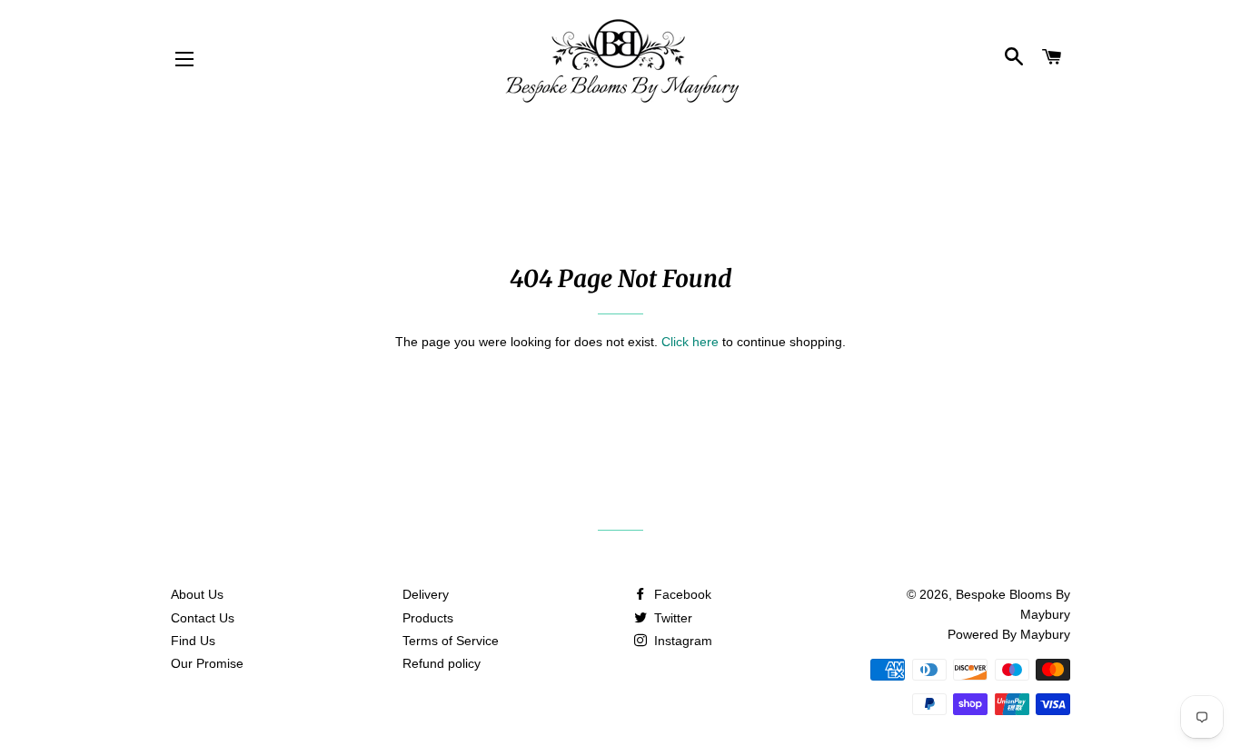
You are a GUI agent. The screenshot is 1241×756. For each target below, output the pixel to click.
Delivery (425, 594)
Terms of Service (450, 640)
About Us (197, 594)
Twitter (671, 618)
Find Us (193, 640)
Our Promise (207, 663)
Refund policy (441, 663)
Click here (690, 341)
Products (427, 618)
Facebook (680, 594)
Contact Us (202, 618)
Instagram (681, 640)
